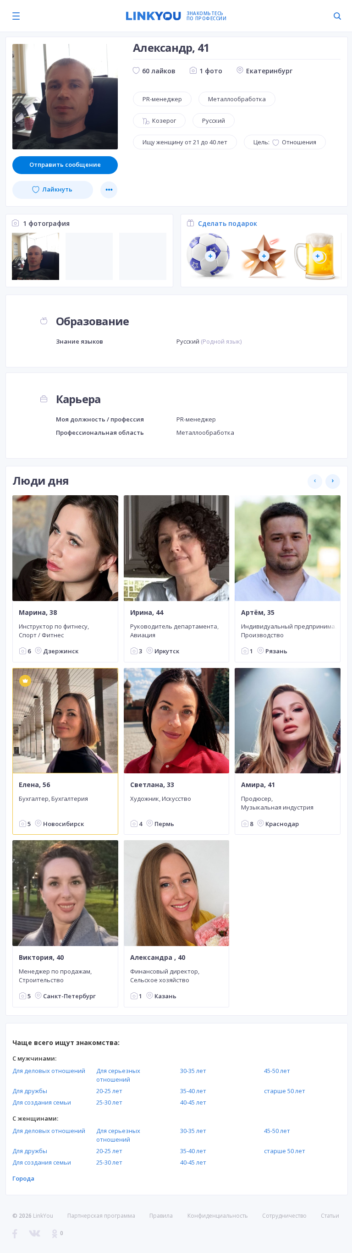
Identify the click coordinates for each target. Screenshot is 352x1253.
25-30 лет (109, 1102)
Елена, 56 (34, 785)
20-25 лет (109, 1091)
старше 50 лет (284, 1091)
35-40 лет (193, 1091)
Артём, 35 (258, 612)
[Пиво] (317, 256)
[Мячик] (210, 256)
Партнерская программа (101, 1216)
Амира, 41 (258, 785)
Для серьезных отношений (118, 1075)
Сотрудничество (284, 1216)
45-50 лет (277, 1071)
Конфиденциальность (217, 1216)
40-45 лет (193, 1102)
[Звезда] (264, 256)
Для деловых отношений (48, 1071)
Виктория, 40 (41, 957)
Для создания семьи (41, 1102)
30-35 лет (193, 1071)
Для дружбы (29, 1091)
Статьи (330, 1216)
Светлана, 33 (152, 785)
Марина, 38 (38, 612)
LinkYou (43, 1216)
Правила (161, 1216)
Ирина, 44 (146, 612)
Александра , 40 (157, 957)
